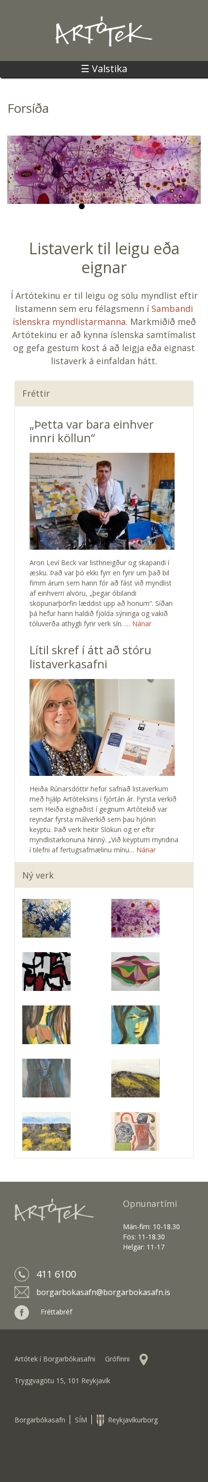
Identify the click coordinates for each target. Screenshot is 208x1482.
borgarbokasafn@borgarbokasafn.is (103, 1292)
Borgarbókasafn (40, 1419)
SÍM (81, 1419)
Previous (17, 178)
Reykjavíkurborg (131, 1419)
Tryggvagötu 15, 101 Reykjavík (62, 1380)
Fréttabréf (56, 1311)
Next (191, 178)
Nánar (141, 623)
